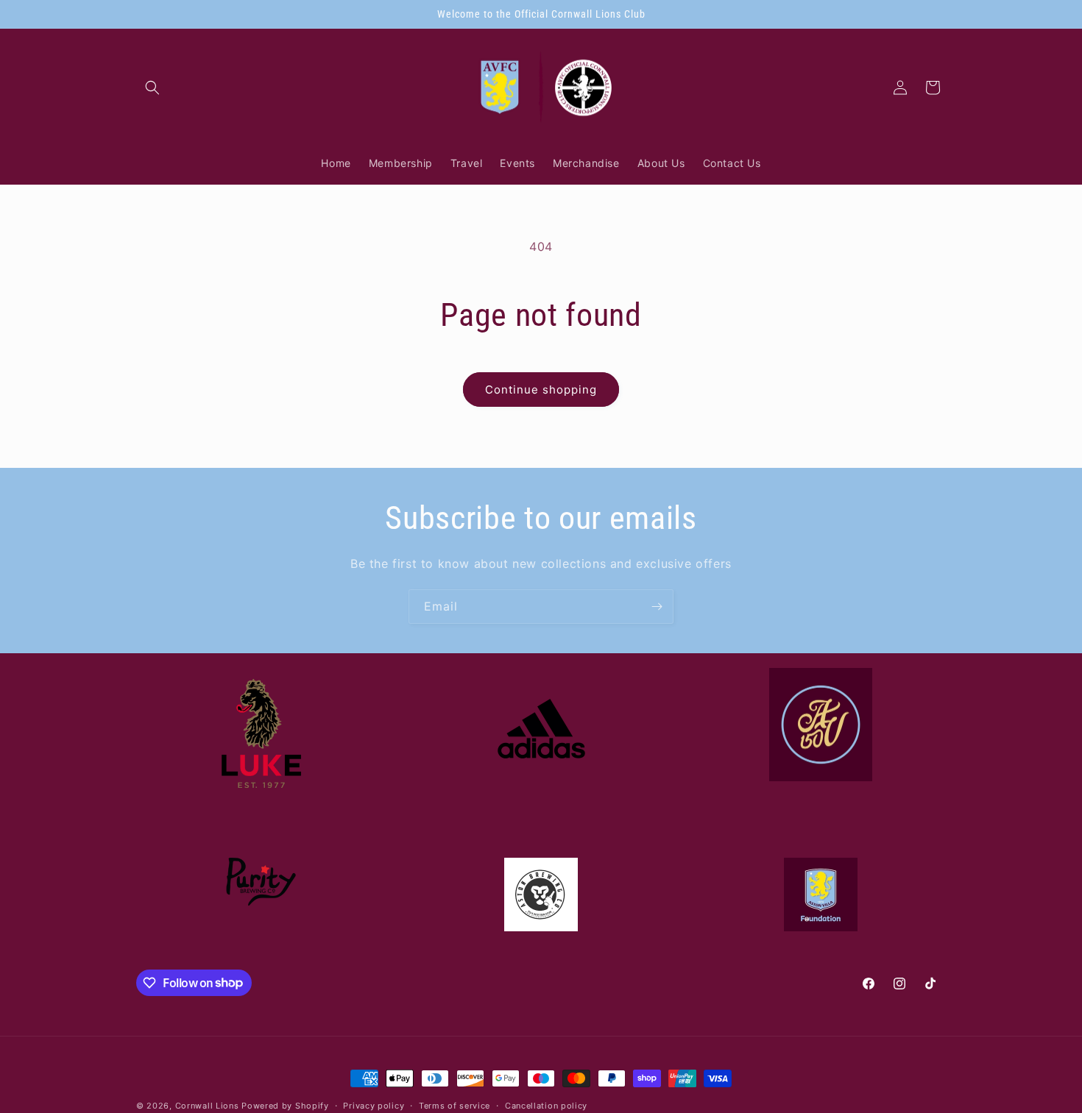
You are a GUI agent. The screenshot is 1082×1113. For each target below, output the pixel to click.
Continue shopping (541, 390)
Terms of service (454, 1105)
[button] (152, 87)
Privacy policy (373, 1105)
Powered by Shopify (285, 1105)
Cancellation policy (546, 1105)
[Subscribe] (656, 606)
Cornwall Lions (207, 1105)
